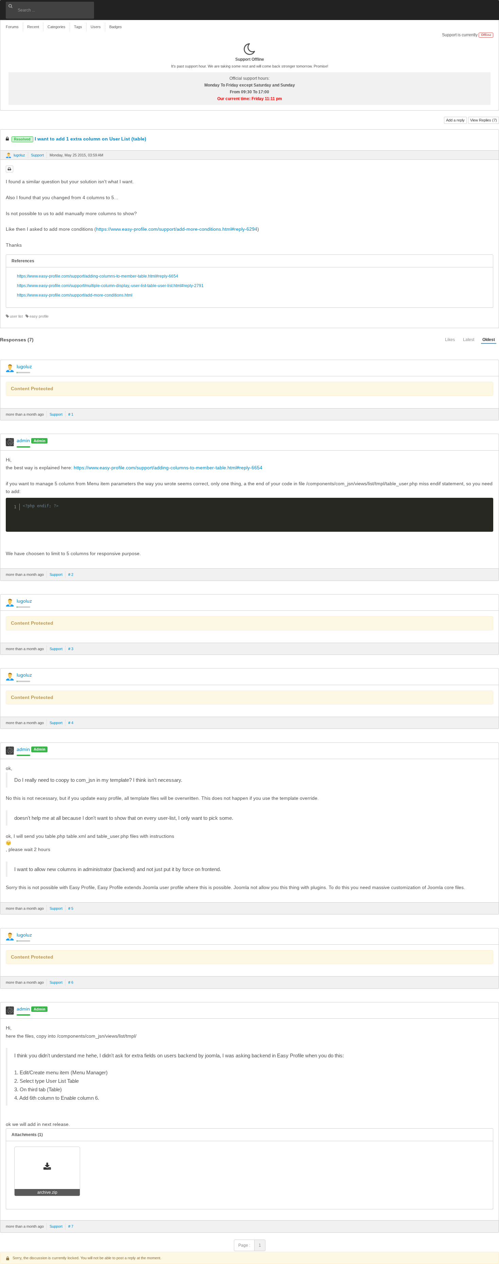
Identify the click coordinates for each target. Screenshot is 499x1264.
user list (16, 316)
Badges (115, 27)
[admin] (10, 442)
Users (96, 27)
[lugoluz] (8, 155)
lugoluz (19, 155)
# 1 (70, 414)
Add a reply (455, 120)
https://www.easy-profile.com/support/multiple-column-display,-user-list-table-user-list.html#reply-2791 (110, 285)
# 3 (70, 649)
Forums (12, 27)
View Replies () (483, 120)
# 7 (70, 1226)
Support (37, 155)
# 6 (70, 982)
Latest (468, 339)
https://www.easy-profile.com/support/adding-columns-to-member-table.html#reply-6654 (97, 276)
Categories (57, 27)
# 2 (70, 574)
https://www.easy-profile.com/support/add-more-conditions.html (74, 295)
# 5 (70, 908)
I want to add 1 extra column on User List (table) (80, 139)
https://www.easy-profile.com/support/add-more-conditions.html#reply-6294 (176, 229)
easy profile (39, 316)
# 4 (70, 723)
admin (23, 440)
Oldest (488, 339)
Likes (450, 339)
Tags (78, 27)
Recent (33, 27)
